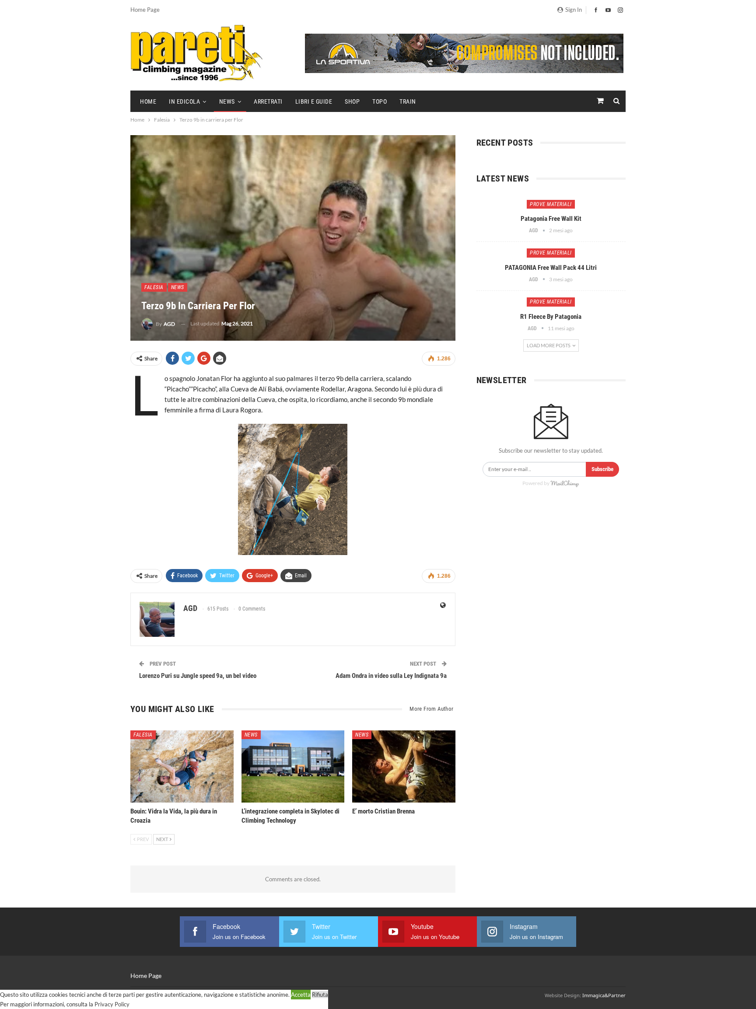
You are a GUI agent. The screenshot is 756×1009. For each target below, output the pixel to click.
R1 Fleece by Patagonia (550, 317)
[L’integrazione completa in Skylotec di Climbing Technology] (293, 766)
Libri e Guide (313, 101)
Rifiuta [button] (320, 994)
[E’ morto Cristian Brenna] (403, 766)
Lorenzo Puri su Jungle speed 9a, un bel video (197, 676)
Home (148, 101)
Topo (379, 101)
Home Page (145, 9)
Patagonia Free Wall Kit (551, 219)
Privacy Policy (112, 1004)
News (227, 101)
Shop (352, 101)
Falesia (154, 287)
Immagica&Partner (604, 995)
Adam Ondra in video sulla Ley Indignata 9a (391, 676)
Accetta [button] (301, 994)
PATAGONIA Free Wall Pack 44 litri (551, 268)
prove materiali (551, 204)
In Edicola (184, 101)
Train (407, 101)
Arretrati (268, 101)
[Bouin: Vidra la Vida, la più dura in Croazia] (182, 766)
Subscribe (602, 469)
